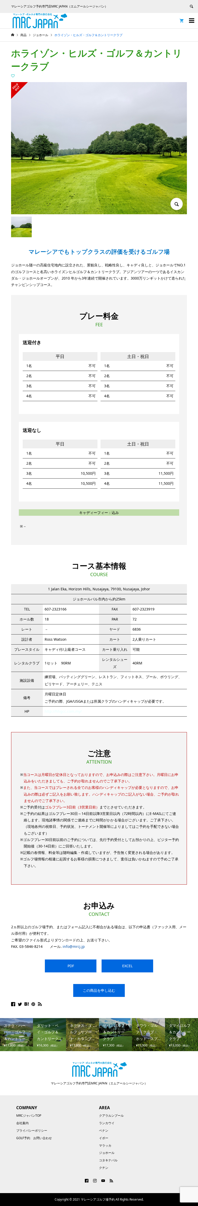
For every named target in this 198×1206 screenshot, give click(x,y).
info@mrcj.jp (74, 946)
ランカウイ (106, 1123)
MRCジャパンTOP (28, 1115)
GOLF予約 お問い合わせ (34, 1138)
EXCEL (127, 965)
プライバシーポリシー (31, 1130)
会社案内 (22, 1123)
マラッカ (105, 1145)
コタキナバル (108, 1160)
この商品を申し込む (99, 990)
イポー (103, 1138)
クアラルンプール (111, 1115)
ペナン (103, 1130)
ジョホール (106, 1153)
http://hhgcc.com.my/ (63, 711)
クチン (103, 1167)
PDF (71, 965)
